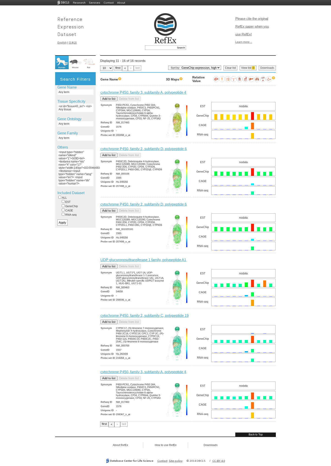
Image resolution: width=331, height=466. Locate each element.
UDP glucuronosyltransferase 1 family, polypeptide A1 (143, 260)
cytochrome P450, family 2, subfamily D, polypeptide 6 (143, 149)
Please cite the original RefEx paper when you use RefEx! (252, 26)
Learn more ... (243, 42)
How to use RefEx (166, 445)
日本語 (73, 42)
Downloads (267, 67)
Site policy (175, 460)
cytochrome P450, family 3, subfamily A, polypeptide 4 (143, 92)
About (121, 2)
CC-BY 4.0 (218, 460)
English (62, 42)
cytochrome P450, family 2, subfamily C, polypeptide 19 (144, 315)
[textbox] (160, 48)
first (117, 67)
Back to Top (256, 434)
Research (79, 2)
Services (94, 2)
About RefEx (120, 445)
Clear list (230, 67)
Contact (109, 2)
